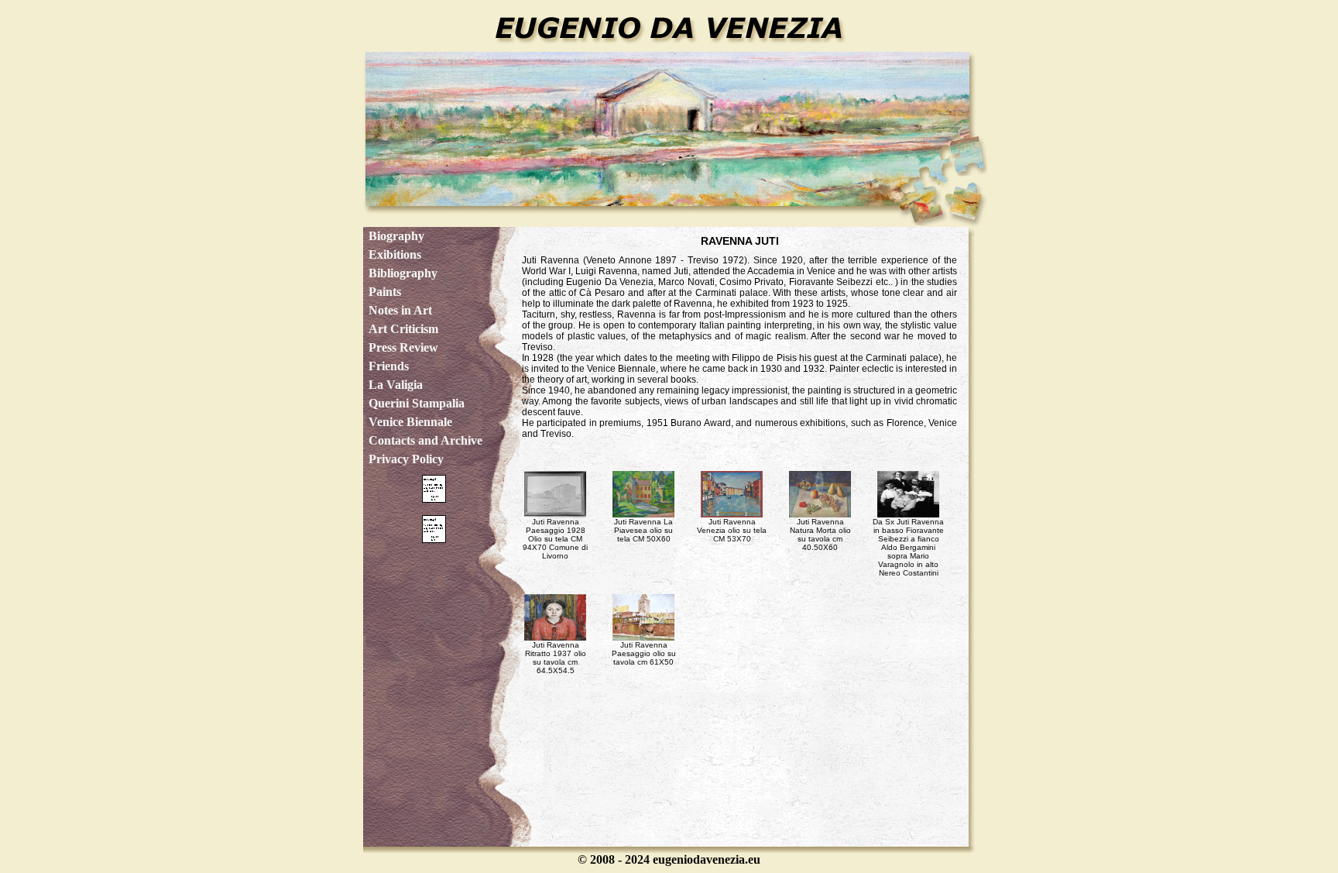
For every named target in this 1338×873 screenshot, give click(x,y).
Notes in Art (400, 310)
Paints (385, 291)
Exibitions (395, 254)
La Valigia (396, 384)
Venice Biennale (410, 421)
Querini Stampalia (417, 403)
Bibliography (403, 273)
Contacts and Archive (425, 440)
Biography (396, 235)
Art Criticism (403, 328)
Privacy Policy (406, 459)
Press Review (403, 347)
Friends (389, 366)
